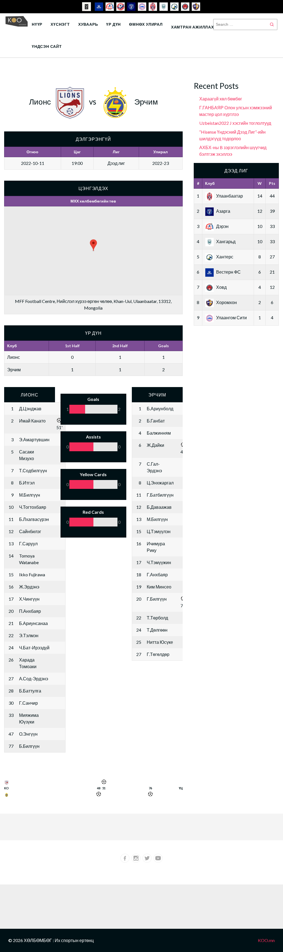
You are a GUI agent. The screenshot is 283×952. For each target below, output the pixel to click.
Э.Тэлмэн (28, 635)
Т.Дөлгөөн (157, 629)
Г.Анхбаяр (157, 574)
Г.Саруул (28, 543)
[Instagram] (136, 858)
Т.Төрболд (157, 617)
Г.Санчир (28, 702)
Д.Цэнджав (30, 408)
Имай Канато (32, 420)
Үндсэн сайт (47, 46)
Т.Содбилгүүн (33, 470)
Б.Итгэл (27, 482)
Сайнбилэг (30, 531)
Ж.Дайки (155, 445)
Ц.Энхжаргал (160, 482)
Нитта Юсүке (160, 642)
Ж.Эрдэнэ (29, 586)
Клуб (210, 183)
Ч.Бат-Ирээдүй (34, 647)
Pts (272, 183)
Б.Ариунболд (160, 408)
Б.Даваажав (159, 507)
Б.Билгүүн (29, 746)
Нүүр (37, 24)
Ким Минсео (159, 586)
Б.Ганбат (156, 420)
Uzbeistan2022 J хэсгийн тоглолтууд (235, 123)
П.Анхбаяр (30, 611)
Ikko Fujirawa (32, 574)
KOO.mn (266, 940)
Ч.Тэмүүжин (159, 562)
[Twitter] (147, 858)
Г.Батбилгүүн (160, 494)
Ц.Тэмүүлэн (159, 531)
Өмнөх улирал (146, 24)
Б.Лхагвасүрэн (34, 519)
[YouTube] (158, 858)
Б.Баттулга (30, 690)
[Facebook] (125, 858)
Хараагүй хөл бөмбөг (220, 98)
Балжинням (159, 432)
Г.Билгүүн (157, 598)
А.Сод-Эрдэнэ (33, 678)
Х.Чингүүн (29, 598)
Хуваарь (88, 24)
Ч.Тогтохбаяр (32, 507)
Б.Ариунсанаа (33, 623)
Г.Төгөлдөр (158, 654)
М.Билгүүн (29, 494)
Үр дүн (113, 24)
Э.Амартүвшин (34, 439)
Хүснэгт (60, 24)
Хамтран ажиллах (192, 27)
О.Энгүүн (28, 733)
